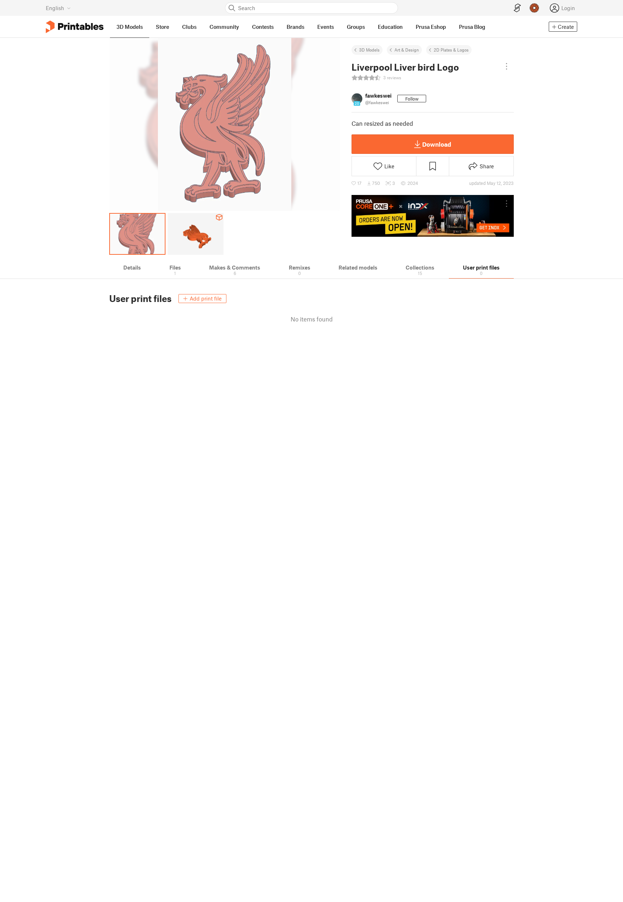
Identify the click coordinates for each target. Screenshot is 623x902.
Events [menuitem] (325, 26)
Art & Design (406, 49)
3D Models (369, 49)
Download (436, 144)
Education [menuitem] (390, 26)
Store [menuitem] (162, 26)
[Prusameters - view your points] (534, 8)
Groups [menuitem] (356, 26)
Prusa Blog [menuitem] (472, 26)
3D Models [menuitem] (129, 26)
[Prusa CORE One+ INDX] (433, 216)
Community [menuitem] (224, 26)
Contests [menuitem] (263, 26)
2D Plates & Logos (451, 49)
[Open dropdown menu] (506, 66)
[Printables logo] (74, 27)
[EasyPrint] (517, 8)
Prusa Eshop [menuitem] (431, 26)
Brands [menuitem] (295, 26)
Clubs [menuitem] (189, 26)
